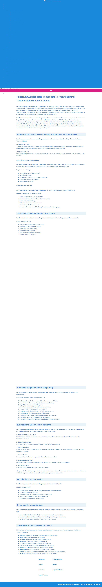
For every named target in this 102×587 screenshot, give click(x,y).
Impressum (97, 584)
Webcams (8, 69)
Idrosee (55, 564)
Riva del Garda (23, 153)
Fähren (10, 45)
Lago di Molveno (58, 569)
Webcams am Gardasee (15, 71)
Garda (25, 141)
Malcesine (23, 549)
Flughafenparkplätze (64, 584)
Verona (22, 551)
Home (6, 4)
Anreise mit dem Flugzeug (19, 14)
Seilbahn (10, 47)
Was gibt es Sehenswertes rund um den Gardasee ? (23, 53)
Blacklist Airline (76, 584)
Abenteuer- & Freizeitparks (16, 83)
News (9, 67)
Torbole (47, 119)
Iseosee (41, 564)
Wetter (10, 75)
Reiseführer (8, 49)
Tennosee (25, 413)
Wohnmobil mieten (13, 32)
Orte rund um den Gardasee (16, 51)
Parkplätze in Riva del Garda (19, 43)
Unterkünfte (8, 6)
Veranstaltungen (13, 63)
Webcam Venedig (13, 73)
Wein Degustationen (14, 81)
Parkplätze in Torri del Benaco (20, 41)
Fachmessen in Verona (15, 65)
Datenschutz (89, 584)
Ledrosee (25, 411)
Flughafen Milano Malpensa (19, 24)
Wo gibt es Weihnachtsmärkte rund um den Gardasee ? (24, 59)
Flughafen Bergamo (17, 20)
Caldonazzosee (57, 559)
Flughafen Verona (16, 18)
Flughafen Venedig (17, 26)
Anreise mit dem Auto (17, 12)
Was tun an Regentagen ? (16, 55)
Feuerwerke (11, 61)
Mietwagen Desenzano (18, 28)
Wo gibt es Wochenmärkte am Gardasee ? (20, 57)
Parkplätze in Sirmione (18, 39)
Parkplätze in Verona (17, 37)
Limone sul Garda (25, 547)
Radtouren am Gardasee (15, 85)
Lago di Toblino (43, 575)
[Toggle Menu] (51, 90)
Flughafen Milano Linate (18, 22)
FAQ (6, 77)
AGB (82, 584)
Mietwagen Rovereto (17, 30)
